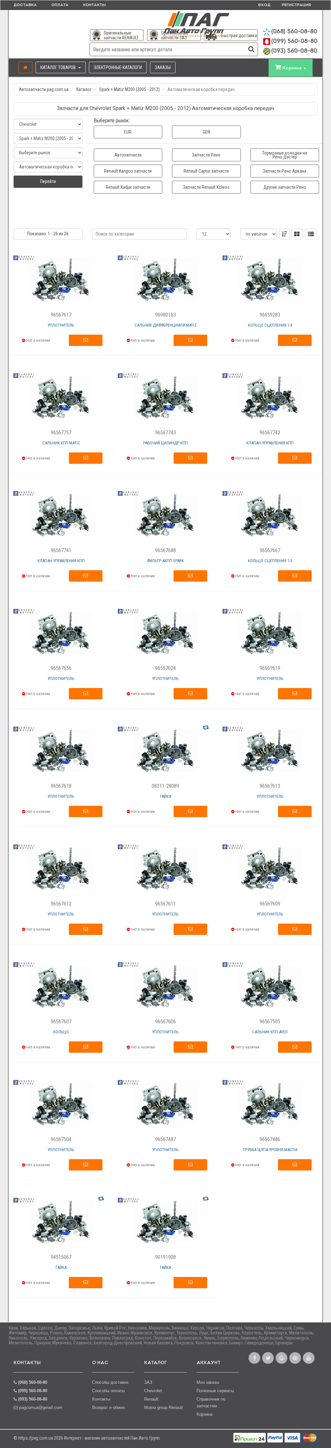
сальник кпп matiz (61, 442)
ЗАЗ (148, 1382)
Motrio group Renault (163, 1407)
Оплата (60, 5)
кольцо (61, 1031)
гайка (165, 796)
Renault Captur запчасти (206, 171)
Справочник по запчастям (211, 1402)
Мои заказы (208, 1382)
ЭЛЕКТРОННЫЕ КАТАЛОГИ (118, 67)
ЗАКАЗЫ (163, 67)
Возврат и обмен (108, 1407)
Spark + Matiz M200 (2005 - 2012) (129, 89)
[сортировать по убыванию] (284, 233)
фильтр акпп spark (165, 560)
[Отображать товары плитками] (297, 233)
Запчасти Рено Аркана (284, 171)
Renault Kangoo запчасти (128, 171)
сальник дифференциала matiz (165, 325)
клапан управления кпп (270, 442)
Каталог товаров (58, 67)
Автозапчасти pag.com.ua (44, 89)
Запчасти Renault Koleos (206, 187)
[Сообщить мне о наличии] (85, 340)
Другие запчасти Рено (284, 187)
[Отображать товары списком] (311, 233)
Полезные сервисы (215, 1390)
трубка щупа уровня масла (270, 1149)
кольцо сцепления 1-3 (270, 325)
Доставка (25, 5)
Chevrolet (153, 1390)
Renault (151, 1399)
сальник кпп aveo (270, 1031)
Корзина (204, 1414)
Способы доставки (110, 1382)
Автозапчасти (128, 154)
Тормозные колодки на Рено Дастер (284, 154)
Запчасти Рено (206, 154)
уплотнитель (61, 325)
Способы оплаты (108, 1390)
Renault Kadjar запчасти (128, 187)
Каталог (83, 89)
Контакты (94, 5)
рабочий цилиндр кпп (165, 442)
